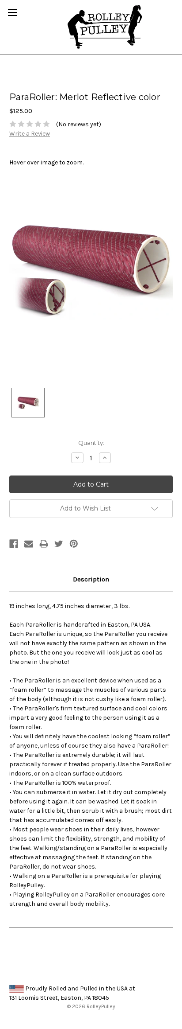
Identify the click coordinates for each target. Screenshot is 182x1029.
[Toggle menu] (12, 12)
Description (91, 579)
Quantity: (91, 442)
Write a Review (29, 133)
